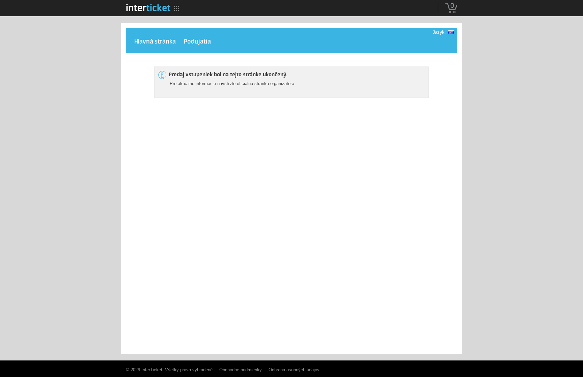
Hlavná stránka (155, 41)
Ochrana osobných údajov (294, 369)
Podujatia (197, 41)
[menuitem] (148, 8)
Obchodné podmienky (240, 369)
